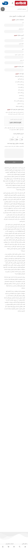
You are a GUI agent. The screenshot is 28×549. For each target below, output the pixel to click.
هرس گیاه (20, 90)
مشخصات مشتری (18, 19)
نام (23, 22)
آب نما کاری (20, 103)
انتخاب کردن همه (18, 76)
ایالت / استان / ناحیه (19, 54)
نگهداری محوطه (19, 106)
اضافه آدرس (21, 43)
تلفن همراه (19, 66)
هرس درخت (20, 84)
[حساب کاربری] (12, 3)
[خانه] (25, 546)
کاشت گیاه (20, 92)
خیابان (22, 38)
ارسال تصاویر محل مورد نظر (15, 109)
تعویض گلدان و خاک (18, 101)
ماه (17, 137)
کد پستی (22, 60)
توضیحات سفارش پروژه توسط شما (15, 143)
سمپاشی (20, 98)
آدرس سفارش (19, 35)
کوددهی (20, 95)
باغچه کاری (20, 79)
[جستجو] (3, 9)
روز (22, 137)
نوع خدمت (19, 73)
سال (13, 137)
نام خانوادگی (21, 29)
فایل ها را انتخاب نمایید (15, 122)
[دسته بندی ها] (14, 546)
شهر (23, 49)
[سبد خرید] (8, 546)
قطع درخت (20, 87)
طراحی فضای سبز (18, 81)
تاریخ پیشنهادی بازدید (18, 133)
